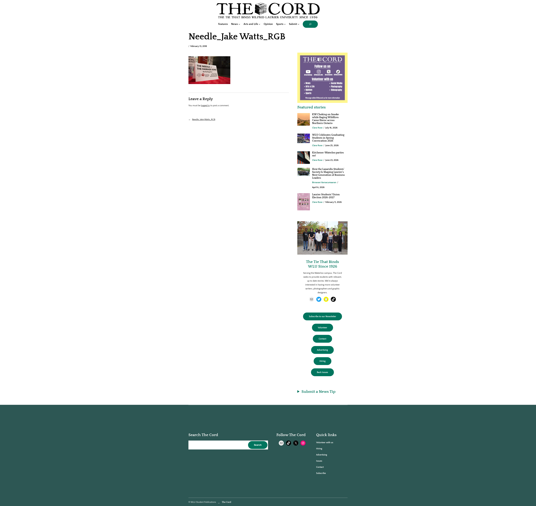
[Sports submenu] (285, 24)
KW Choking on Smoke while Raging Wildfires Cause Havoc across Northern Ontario (325, 119)
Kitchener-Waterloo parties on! (328, 154)
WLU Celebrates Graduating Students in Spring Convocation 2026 (328, 138)
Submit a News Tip (318, 391)
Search (258, 444)
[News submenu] (239, 24)
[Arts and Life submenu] (259, 24)
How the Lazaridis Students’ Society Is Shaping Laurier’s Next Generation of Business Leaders (328, 173)
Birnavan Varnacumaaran (324, 182)
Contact (322, 339)
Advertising (322, 350)
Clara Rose (317, 127)
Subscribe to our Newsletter (322, 316)
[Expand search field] (310, 24)
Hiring (323, 361)
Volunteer (322, 327)
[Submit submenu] (298, 24)
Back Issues (322, 372)
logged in (205, 105)
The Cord (226, 502)
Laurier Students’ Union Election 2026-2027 (326, 196)
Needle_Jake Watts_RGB (203, 119)
